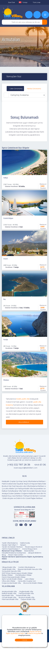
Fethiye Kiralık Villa (26, 593)
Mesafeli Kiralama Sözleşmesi (14, 553)
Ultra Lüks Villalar (8, 581)
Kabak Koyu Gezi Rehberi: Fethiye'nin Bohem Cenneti (24, 496)
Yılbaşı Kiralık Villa (9, 567)
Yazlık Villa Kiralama (10, 543)
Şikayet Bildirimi (34, 553)
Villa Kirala (24, 422)
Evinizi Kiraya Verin (29, 549)
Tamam (24, 640)
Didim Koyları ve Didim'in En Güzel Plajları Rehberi (23, 498)
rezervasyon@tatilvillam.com (25, 468)
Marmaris (24, 51)
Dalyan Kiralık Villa (28, 599)
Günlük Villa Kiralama (26, 567)
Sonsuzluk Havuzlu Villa (11, 571)
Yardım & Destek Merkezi (12, 547)
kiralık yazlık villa (22, 399)
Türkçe (24, 2)
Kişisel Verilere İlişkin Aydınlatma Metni (23, 632)
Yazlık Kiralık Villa (8, 569)
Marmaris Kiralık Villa (10, 599)
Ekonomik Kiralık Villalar (32, 583)
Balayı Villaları (7, 575)
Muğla (15, 51)
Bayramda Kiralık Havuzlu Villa (30, 569)
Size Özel (11, 2)
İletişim (23, 545)
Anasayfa (6, 51)
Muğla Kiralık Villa (26, 591)
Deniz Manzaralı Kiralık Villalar (14, 577)
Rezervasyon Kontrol (33, 547)
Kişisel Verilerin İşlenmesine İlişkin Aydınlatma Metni (22, 558)
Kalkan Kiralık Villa (9, 593)
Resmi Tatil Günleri (15, 555)
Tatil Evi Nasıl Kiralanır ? (11, 549)
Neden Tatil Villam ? (10, 545)
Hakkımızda (25, 543)
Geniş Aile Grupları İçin (27, 581)
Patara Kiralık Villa (23, 595)
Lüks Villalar (29, 579)
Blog (4, 555)
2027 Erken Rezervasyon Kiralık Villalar (17, 573)
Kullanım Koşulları (34, 633)
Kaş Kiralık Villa (8, 595)
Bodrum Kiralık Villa (26, 597)
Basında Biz (29, 551)
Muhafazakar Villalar (23, 575)
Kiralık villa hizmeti (10, 456)
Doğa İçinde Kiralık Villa (11, 583)
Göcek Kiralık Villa (9, 597)
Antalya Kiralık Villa (9, 591)
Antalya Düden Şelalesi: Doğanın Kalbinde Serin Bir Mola (25, 493)
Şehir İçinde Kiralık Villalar (12, 579)
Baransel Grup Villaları (12, 551)
